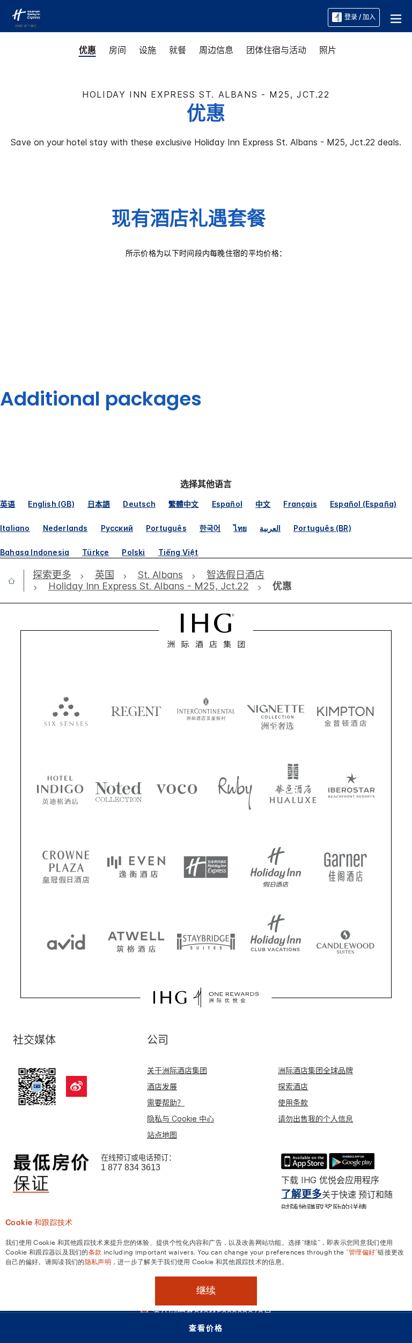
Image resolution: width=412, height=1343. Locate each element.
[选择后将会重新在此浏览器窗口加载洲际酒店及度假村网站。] (206, 710)
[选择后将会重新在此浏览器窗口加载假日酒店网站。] (276, 863)
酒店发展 (162, 1086)
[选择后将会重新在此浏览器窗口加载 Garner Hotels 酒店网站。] (345, 863)
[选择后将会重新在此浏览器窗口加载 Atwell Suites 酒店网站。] (136, 938)
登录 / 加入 (360, 17)
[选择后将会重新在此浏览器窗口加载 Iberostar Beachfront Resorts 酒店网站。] (351, 788)
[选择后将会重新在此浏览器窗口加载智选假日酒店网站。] (206, 863)
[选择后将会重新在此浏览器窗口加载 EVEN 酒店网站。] (136, 863)
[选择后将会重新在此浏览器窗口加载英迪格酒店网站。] (60, 788)
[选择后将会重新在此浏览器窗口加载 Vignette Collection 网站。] (276, 707)
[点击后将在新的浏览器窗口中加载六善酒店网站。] (66, 710)
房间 (117, 50)
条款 (95, 1251)
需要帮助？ (166, 1102)
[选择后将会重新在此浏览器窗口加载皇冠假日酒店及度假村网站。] (66, 863)
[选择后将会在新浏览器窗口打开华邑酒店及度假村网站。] (293, 788)
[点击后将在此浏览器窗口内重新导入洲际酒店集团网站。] (206, 631)
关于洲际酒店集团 (177, 1070)
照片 (327, 50)
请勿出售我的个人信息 (315, 1118)
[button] (396, 17)
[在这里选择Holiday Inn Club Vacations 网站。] (276, 938)
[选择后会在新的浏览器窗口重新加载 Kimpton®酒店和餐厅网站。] (345, 710)
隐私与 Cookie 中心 (180, 1118)
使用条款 (293, 1102)
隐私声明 (98, 1261)
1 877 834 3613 (130, 1167)
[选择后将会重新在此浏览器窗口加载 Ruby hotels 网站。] (235, 788)
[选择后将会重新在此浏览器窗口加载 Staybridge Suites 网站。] (206, 938)
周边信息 (216, 50)
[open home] (16, 581)
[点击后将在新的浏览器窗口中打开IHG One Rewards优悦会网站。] (206, 997)
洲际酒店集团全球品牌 (315, 1070)
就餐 (177, 50)
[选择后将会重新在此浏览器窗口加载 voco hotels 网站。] (176, 788)
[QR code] (37, 1085)
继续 (206, 1290)
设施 (147, 50)
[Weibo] (76, 1086)
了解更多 (301, 1194)
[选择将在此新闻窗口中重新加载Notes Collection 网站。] (118, 788)
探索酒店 (293, 1086)
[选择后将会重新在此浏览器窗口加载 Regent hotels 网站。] (136, 710)
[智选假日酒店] (26, 16)
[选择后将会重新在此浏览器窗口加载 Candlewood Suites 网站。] (345, 938)
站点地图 (162, 1134)
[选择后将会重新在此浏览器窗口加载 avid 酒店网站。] (66, 938)
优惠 (87, 50)
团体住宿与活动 (276, 50)
